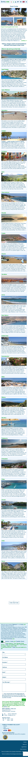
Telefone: (4, 667)
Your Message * (6, 682)
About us (25, 744)
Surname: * (5, 662)
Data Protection (23, 749)
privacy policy (19, 693)
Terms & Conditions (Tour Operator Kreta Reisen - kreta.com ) (14, 751)
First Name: (5, 657)
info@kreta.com (11, 715)
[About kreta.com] (15, 2)
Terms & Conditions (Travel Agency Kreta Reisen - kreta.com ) (14, 754)
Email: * (4, 672)
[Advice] (13, 2)
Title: (3, 652)
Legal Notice (24, 746)
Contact (25, 742)
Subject (4, 677)
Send (24, 699)
